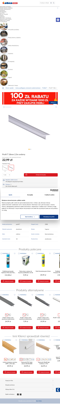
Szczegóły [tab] (30, 194)
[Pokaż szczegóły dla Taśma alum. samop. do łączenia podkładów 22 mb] (15, 260)
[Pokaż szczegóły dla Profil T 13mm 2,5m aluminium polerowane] (43, 302)
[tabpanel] (30, 126)
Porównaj (8, 107)
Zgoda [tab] (10, 194)
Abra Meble (39, 401)
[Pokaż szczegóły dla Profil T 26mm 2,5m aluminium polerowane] (8, 302)
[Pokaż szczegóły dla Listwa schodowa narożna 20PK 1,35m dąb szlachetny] (10, 346)
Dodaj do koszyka (41, 174)
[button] (58, 20)
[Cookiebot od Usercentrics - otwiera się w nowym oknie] (51, 190)
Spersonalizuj (29, 216)
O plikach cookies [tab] (50, 194)
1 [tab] (29, 149)
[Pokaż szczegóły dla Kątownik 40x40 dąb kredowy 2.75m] (43, 346)
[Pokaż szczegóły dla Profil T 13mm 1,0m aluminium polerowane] (26, 302)
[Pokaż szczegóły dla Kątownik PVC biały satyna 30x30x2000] (27, 346)
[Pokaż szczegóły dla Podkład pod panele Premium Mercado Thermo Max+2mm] (50, 260)
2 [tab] (30, 149)
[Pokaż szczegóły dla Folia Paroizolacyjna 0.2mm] (32, 260)
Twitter (20, 394)
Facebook (18, 394)
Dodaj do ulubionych (56, 107)
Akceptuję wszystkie (48, 216)
